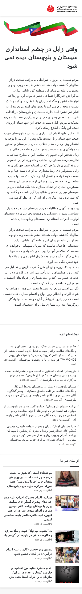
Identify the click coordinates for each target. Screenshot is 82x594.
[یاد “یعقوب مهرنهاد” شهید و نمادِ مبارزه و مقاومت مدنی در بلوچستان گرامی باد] (67, 536)
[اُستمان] (62, 8)
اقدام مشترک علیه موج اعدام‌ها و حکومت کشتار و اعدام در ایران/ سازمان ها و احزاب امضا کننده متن (30, 572)
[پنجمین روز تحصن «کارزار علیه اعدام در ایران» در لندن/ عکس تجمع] (67, 555)
